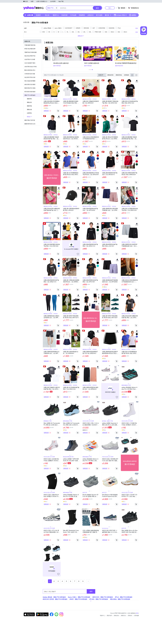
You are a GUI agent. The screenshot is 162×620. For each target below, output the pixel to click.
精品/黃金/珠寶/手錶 (29, 56)
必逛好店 (91, 15)
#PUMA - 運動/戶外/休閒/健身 (98, 599)
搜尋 (91, 591)
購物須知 (116, 615)
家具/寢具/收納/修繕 (29, 91)
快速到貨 (65, 15)
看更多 (107, 15)
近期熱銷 (126, 75)
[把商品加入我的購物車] (58, 111)
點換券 (38, 15)
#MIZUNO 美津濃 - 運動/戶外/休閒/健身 (55, 599)
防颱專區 (82, 15)
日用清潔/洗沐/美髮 (29, 74)
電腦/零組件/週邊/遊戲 (30, 52)
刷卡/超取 (99, 15)
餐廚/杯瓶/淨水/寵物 (29, 88)
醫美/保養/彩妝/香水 (29, 70)
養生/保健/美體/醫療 (29, 81)
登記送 (47, 15)
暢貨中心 (56, 15)
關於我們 (109, 615)
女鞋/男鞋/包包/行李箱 (30, 66)
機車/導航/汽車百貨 (29, 120)
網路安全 (123, 615)
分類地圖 (136, 615)
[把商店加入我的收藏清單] (78, 254)
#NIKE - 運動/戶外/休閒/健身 (78, 599)
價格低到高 (110, 75)
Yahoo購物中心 (33, 8)
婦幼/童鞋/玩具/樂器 (29, 84)
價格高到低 (119, 75)
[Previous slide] (44, 88)
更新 (137, 613)
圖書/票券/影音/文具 (29, 124)
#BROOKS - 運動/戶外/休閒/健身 (102, 597)
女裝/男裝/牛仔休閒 (29, 59)
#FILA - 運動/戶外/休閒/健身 (123, 597)
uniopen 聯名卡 (121, 15)
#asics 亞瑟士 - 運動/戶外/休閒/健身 (79, 597)
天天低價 (73, 15)
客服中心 (102, 615)
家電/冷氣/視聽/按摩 (29, 49)
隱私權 (130, 615)
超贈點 (134, 15)
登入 (109, 8)
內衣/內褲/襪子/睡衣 (29, 63)
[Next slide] (59, 88)
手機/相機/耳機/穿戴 (29, 45)
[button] (44, 56)
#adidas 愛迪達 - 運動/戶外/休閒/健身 (54, 597)
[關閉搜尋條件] (56, 8)
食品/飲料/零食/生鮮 (29, 77)
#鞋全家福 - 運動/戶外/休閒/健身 (120, 599)
